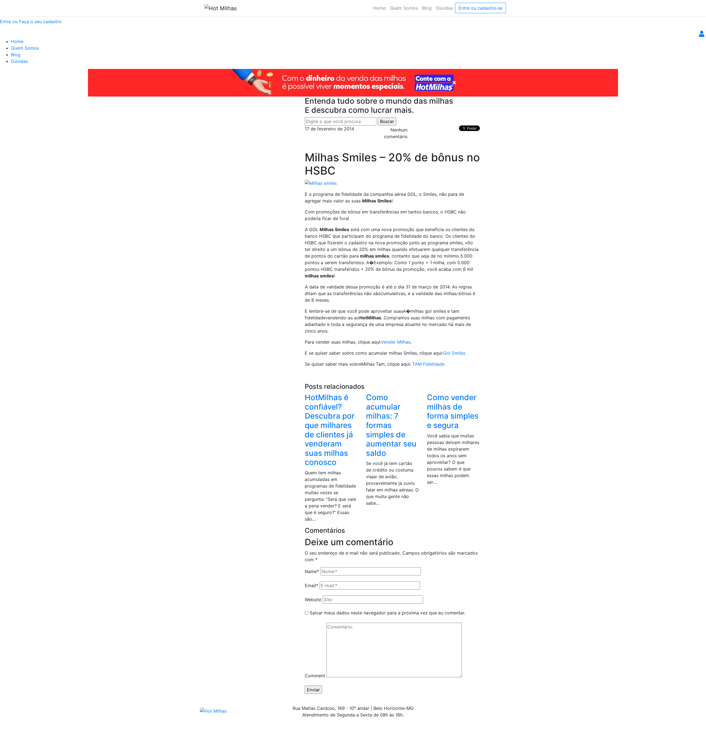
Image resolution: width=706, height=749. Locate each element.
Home (17, 41)
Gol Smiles (454, 353)
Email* (311, 585)
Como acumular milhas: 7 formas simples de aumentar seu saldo (391, 425)
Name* (312, 571)
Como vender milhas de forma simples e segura (452, 411)
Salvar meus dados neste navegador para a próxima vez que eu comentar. (387, 613)
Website (313, 599)
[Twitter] (485, 708)
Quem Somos (25, 48)
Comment (315, 675)
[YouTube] (503, 708)
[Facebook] (494, 708)
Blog (15, 54)
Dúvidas (19, 61)
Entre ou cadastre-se (480, 8)
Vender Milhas (395, 342)
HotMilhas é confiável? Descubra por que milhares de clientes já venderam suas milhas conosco (330, 430)
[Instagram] (476, 708)
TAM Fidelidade (428, 364)
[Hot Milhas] (220, 8)
